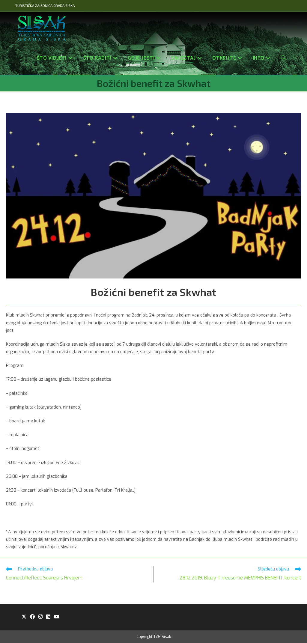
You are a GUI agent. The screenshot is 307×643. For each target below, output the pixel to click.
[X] (24, 617)
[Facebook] (32, 617)
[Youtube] (56, 617)
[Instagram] (40, 617)
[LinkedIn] (48, 617)
